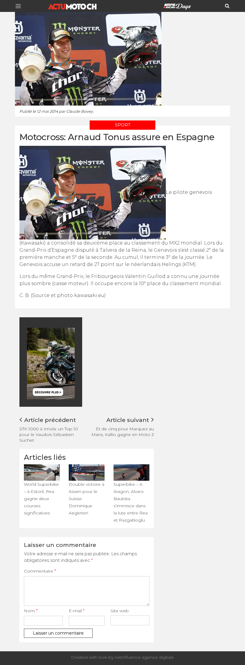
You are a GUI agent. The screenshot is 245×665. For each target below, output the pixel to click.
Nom (31, 610)
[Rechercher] (227, 6)
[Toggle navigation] (20, 6)
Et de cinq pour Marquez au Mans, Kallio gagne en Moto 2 (122, 431)
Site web (120, 610)
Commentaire (40, 571)
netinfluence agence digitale (144, 657)
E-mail (77, 610)
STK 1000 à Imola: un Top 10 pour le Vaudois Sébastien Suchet (48, 434)
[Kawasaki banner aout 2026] (72, 363)
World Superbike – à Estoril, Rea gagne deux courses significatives (41, 499)
